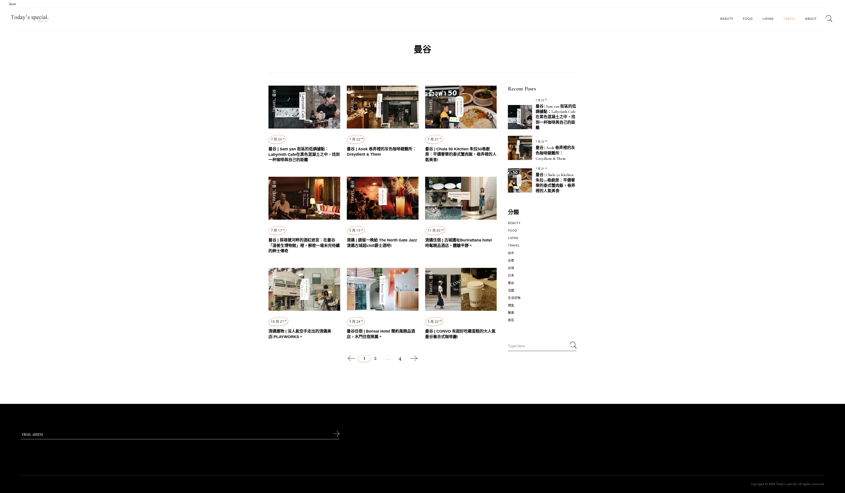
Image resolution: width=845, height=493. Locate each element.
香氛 (511, 320)
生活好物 (514, 298)
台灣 (511, 268)
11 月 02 (436, 230)
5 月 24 (356, 321)
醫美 (511, 312)
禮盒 (511, 305)
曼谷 (274, 93)
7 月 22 (356, 139)
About (12, 4)
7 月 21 (434, 139)
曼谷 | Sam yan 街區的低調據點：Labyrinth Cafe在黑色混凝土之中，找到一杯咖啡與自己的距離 (304, 154)
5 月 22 (435, 321)
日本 (511, 275)
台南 (511, 260)
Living (274, 302)
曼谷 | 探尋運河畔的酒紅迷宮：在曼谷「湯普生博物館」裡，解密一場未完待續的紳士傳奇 (304, 245)
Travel (274, 105)
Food (512, 230)
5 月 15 (356, 230)
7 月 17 (278, 230)
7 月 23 (278, 139)
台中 (511, 253)
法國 (511, 290)
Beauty (514, 223)
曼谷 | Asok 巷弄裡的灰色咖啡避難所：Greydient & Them (555, 153)
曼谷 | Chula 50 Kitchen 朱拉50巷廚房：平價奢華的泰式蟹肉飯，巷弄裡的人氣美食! (460, 154)
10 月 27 (279, 321)
